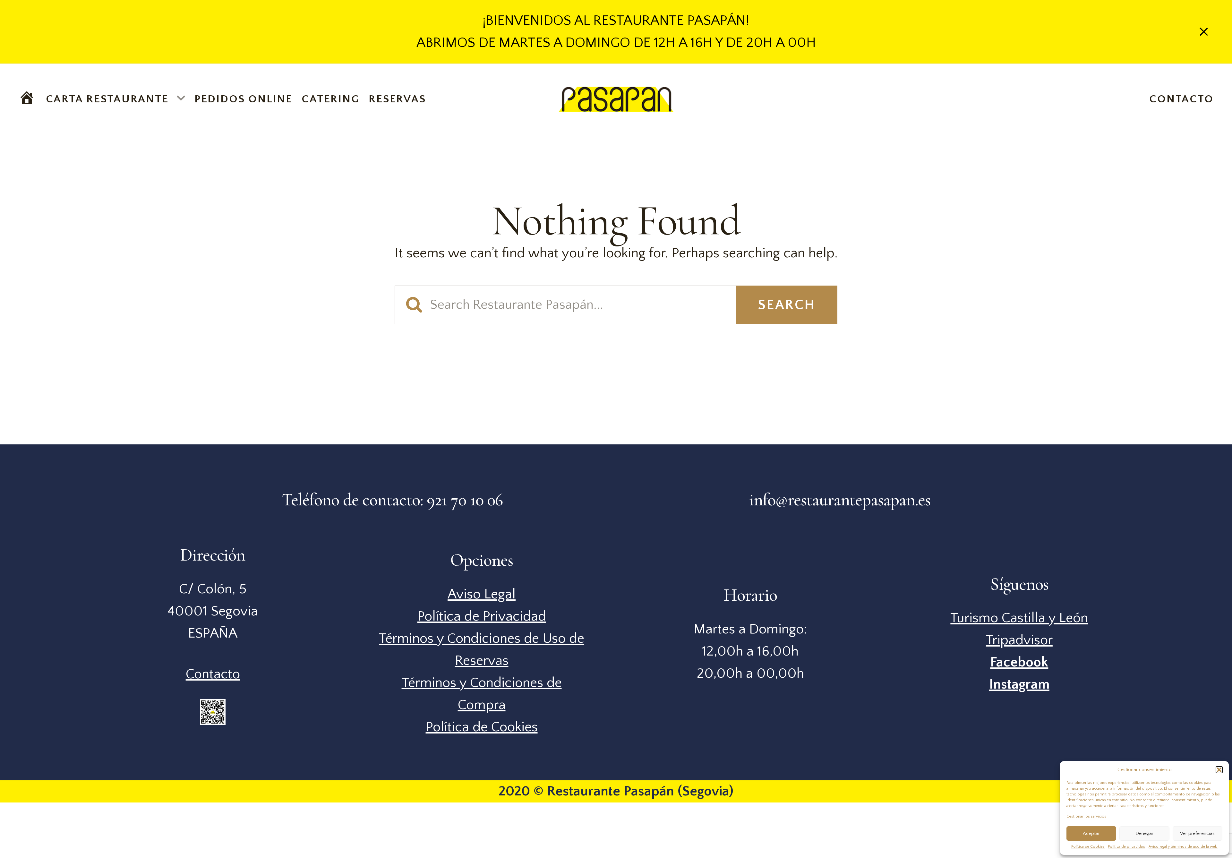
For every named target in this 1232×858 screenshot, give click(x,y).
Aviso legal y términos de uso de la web (1183, 847)
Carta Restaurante (107, 99)
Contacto (1181, 99)
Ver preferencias (1197, 833)
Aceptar (1091, 833)
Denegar (1144, 833)
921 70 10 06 (465, 500)
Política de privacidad (1126, 847)
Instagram (1019, 684)
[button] (1219, 770)
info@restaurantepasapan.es (839, 500)
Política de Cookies (1088, 847)
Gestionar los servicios (1086, 816)
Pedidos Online (243, 99)
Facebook (1019, 662)
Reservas (397, 99)
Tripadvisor (1019, 640)
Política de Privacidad (481, 616)
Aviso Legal (482, 594)
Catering (330, 99)
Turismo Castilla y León (1019, 618)
